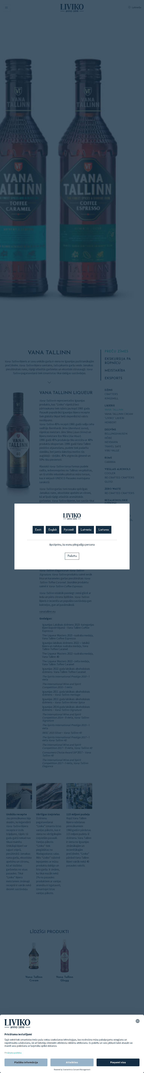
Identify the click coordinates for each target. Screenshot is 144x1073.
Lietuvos (103, 530)
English (52, 530)
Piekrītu (72, 556)
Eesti (38, 530)
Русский (69, 530)
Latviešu (86, 530)
